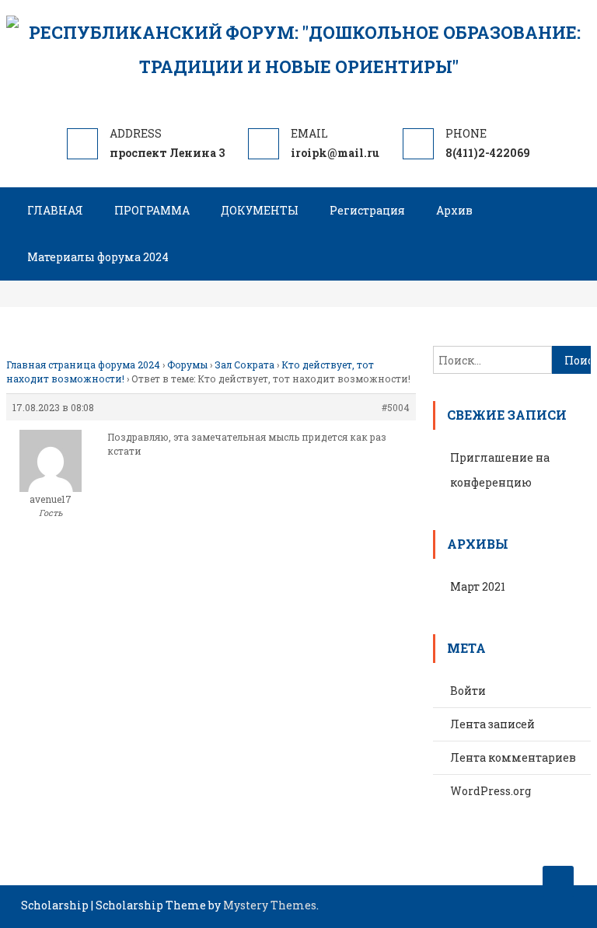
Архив (454, 210)
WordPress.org (490, 790)
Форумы (187, 364)
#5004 (396, 407)
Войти (468, 690)
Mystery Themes (269, 905)
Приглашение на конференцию (500, 470)
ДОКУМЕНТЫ (259, 210)
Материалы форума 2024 (98, 256)
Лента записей (492, 724)
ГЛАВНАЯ (55, 210)
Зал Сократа (244, 364)
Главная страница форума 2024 (83, 364)
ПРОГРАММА (152, 210)
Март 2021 (477, 586)
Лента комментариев (513, 757)
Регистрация (367, 210)
